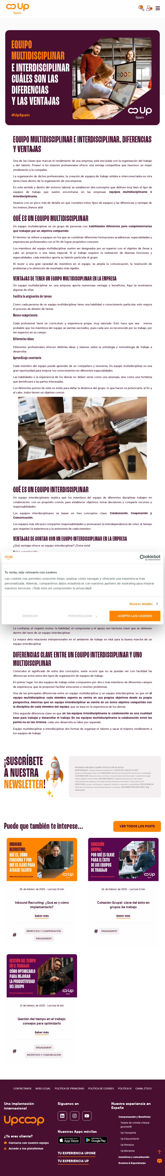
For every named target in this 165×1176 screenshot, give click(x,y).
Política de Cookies (101, 1088)
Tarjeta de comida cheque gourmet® (135, 1124)
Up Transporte (128, 1132)
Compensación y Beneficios (135, 1117)
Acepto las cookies (135, 616)
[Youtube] (87, 1116)
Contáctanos (22, 1088)
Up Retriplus (127, 1144)
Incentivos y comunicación (134, 1157)
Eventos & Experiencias (132, 1163)
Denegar (30, 616)
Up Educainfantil (130, 1138)
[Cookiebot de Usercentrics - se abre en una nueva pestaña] (142, 558)
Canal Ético (143, 1088)
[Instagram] (74, 1116)
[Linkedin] (62, 1116)
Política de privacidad (69, 1088)
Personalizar (80, 616)
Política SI (124, 1088)
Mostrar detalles (141, 603)
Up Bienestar (128, 1150)
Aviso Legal (43, 1088)
